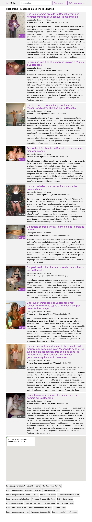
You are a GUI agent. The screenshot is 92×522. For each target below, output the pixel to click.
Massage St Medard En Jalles (43, 499)
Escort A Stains (60, 508)
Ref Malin (11, 3)
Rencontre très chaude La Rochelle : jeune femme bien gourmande (54, 149)
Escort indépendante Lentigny (18, 499)
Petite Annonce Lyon (51, 490)
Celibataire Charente (14, 503)
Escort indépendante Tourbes (40, 508)
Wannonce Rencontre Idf (40, 512)
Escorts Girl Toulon (48, 495)
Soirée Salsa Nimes (65, 499)
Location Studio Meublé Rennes (65, 512)
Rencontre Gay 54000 (46, 503)
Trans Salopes (30, 503)
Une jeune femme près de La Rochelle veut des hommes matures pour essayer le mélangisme (53, 15)
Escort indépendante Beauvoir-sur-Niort (22, 495)
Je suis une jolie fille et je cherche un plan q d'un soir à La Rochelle (56, 63)
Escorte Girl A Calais (65, 503)
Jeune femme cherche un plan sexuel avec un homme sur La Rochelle (52, 396)
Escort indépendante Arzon (68, 495)
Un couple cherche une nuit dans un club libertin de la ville (55, 228)
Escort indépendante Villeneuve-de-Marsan (23, 490)
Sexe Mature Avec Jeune (16, 508)
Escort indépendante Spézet (17, 512)
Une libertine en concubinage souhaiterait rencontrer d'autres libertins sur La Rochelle (51, 106)
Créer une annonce (77, 3)
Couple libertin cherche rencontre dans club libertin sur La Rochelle (55, 268)
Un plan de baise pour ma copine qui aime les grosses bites (52, 187)
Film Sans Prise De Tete (51, 486)
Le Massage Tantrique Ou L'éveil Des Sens (23, 486)
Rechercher (59, 3)
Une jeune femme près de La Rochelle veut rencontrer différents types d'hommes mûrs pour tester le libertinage (54, 305)
